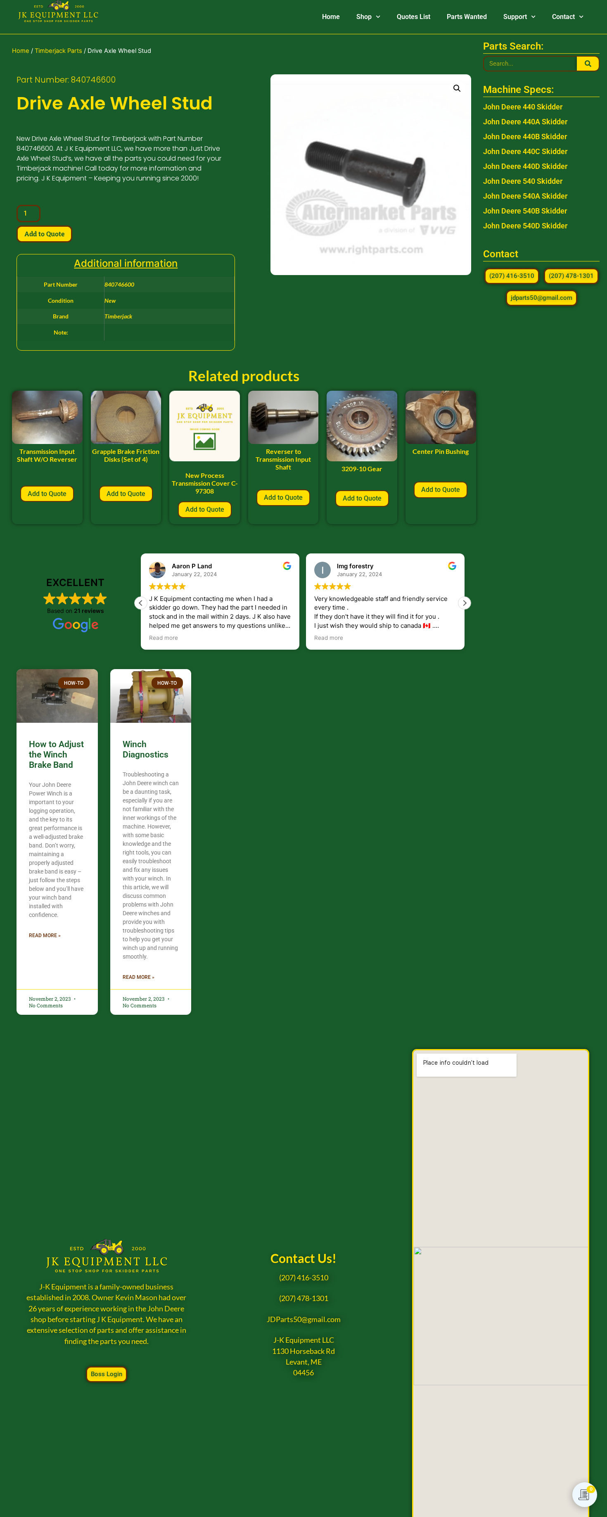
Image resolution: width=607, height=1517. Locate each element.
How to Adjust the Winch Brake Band (56, 754)
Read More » (45, 935)
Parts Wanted (467, 17)
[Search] (588, 64)
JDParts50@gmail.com (304, 1319)
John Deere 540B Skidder (525, 211)
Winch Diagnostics (145, 749)
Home (331, 17)
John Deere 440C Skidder (525, 151)
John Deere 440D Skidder (525, 166)
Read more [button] (163, 637)
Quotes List (413, 17)
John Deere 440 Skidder (522, 106)
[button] (457, 88)
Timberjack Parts (58, 51)
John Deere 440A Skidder (525, 121)
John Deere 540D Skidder (525, 225)
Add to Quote (44, 233)
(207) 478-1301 (303, 1298)
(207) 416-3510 (303, 1277)
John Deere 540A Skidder (525, 196)
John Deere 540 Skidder (522, 181)
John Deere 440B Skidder (525, 136)
